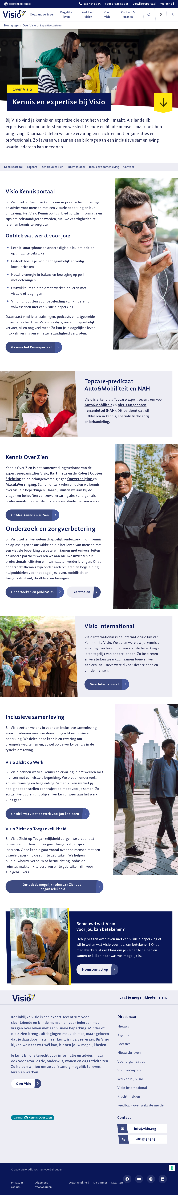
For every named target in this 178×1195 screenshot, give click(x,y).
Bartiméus (59, 473)
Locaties (123, 1044)
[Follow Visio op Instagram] (151, 1179)
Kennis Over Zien (52, 167)
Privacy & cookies (17, 1185)
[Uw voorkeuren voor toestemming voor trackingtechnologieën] (172, 1168)
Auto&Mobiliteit (98, 405)
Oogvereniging (80, 479)
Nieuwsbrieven (129, 1052)
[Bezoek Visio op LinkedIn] (163, 1179)
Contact (128, 167)
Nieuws (123, 1026)
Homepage (11, 25)
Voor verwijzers (129, 1070)
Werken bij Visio (130, 1079)
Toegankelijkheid (78, 1182)
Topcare (32, 167)
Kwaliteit (117, 1182)
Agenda (123, 1035)
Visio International (132, 1087)
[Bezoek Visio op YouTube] (139, 1179)
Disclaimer (100, 1182)
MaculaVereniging (21, 484)
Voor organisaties (131, 1061)
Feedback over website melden (141, 1105)
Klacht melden (128, 1096)
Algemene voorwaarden (43, 1185)
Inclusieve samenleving (104, 167)
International (76, 167)
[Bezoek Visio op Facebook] (127, 1179)
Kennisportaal (13, 167)
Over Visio (29, 25)
